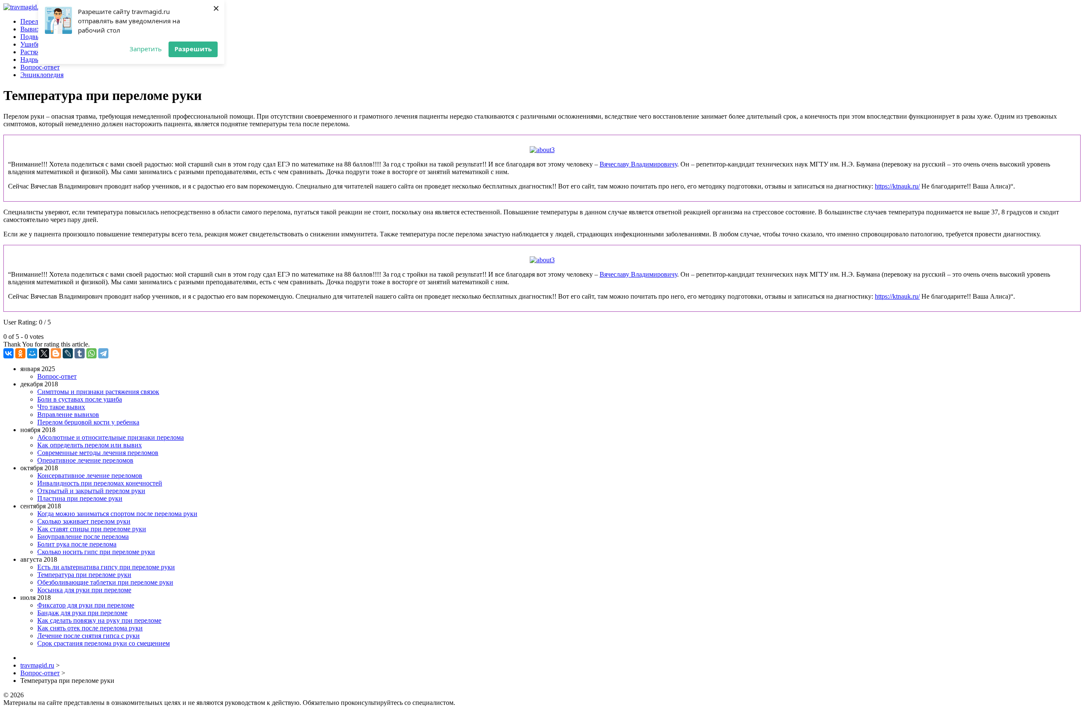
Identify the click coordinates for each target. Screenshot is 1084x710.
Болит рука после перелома (76, 544)
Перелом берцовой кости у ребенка (88, 422)
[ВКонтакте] (8, 353)
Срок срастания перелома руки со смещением (103, 643)
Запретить (146, 48)
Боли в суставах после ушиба (79, 399)
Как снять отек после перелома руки (90, 628)
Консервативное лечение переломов (89, 475)
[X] (44, 353)
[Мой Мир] (32, 353)
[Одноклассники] (20, 353)
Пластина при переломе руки (79, 498)
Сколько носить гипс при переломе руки (96, 551)
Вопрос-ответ (57, 376)
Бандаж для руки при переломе (82, 612)
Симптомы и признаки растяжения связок (98, 391)
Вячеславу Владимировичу (638, 164)
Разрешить (193, 48)
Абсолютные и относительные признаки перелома (110, 437)
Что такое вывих (61, 406)
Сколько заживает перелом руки (83, 521)
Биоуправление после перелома (83, 536)
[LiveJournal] (68, 353)
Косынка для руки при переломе (84, 590)
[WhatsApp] (91, 353)
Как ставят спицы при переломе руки (91, 528)
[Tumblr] (80, 353)
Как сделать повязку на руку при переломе (99, 620)
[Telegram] (103, 353)
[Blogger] (56, 353)
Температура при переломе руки (84, 574)
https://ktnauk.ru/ (897, 186)
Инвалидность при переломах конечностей (99, 483)
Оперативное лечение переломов (85, 460)
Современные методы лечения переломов (97, 452)
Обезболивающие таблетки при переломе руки (105, 582)
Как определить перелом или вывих (89, 445)
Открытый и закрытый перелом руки (91, 490)
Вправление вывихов (68, 414)
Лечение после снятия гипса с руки (88, 635)
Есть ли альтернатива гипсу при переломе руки (106, 567)
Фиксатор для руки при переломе (85, 605)
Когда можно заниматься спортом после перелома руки (117, 513)
